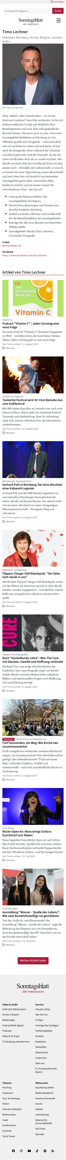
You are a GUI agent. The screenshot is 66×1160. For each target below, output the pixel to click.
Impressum (41, 1058)
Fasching (6, 1087)
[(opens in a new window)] (13, 1152)
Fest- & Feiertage (11, 1098)
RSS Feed (40, 1128)
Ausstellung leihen (44, 1087)
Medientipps (8, 1020)
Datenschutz (41, 1052)
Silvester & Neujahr (12, 1109)
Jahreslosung (42, 1114)
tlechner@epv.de (11, 245)
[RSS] (52, 1152)
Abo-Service (41, 1014)
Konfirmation (9, 1125)
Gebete (39, 1109)
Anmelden (59, 2)
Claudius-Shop (42, 1009)
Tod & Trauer (8, 1136)
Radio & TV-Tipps (10, 1036)
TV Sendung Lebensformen (15, 1041)
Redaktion (40, 1041)
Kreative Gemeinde (45, 1098)
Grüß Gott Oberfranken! (14, 1009)
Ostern (5, 1103)
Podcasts (7, 1031)
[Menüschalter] (58, 20)
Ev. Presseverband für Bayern (46, 1070)
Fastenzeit (7, 1093)
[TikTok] (37, 1152)
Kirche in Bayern (10, 1014)
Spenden (39, 1134)
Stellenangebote (43, 1031)
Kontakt (39, 1036)
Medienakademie (44, 1093)
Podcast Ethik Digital (13, 1025)
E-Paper (39, 1020)
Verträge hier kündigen (47, 1025)
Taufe (5, 1120)
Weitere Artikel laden (33, 960)
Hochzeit (7, 1131)
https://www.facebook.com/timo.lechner (24, 255)
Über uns (39, 1063)
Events (38, 1103)
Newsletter (41, 1047)
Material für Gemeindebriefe (43, 1121)
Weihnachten (9, 1114)
